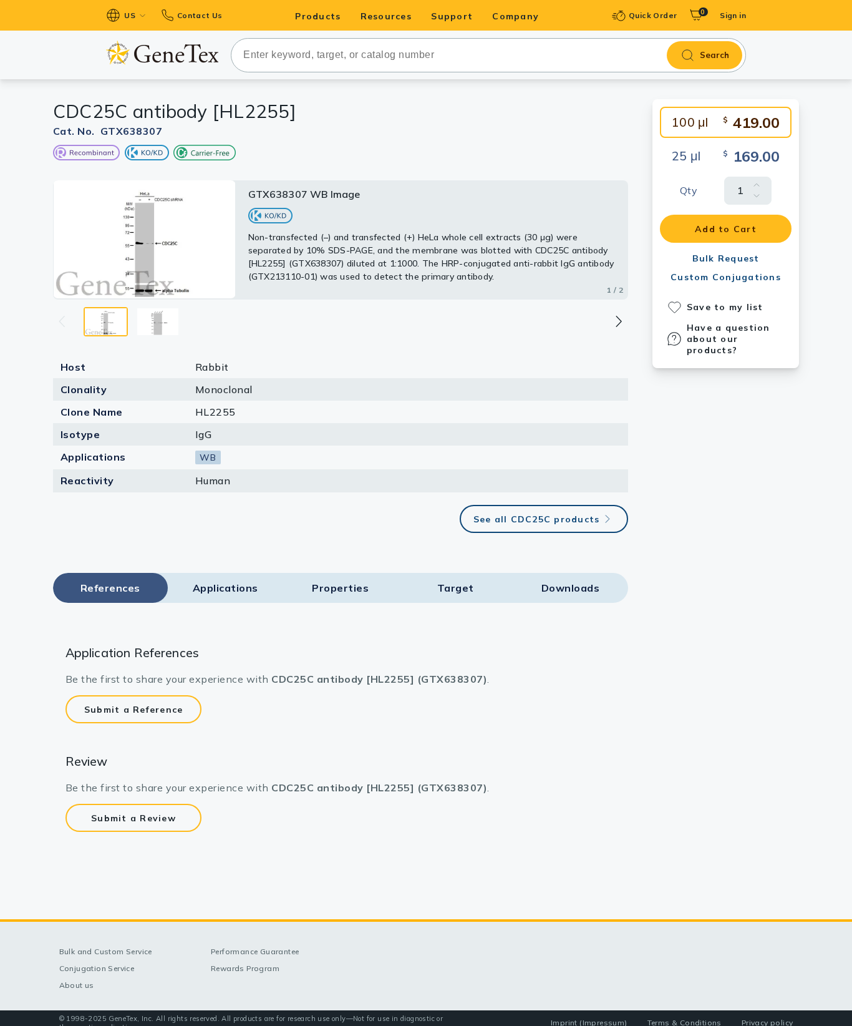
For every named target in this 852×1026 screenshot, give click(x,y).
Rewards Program (245, 968)
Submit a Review (133, 818)
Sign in (733, 15)
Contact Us (199, 15)
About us (76, 985)
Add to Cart (726, 229)
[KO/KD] (147, 152)
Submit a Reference (133, 709)
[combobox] (488, 55)
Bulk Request (726, 258)
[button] (617, 321)
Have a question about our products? (728, 339)
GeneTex (162, 52)
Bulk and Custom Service (105, 951)
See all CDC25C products (536, 519)
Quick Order (653, 15)
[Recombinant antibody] (86, 152)
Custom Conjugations (725, 277)
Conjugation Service (97, 968)
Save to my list (725, 307)
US (129, 15)
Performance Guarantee (255, 951)
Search (714, 55)
